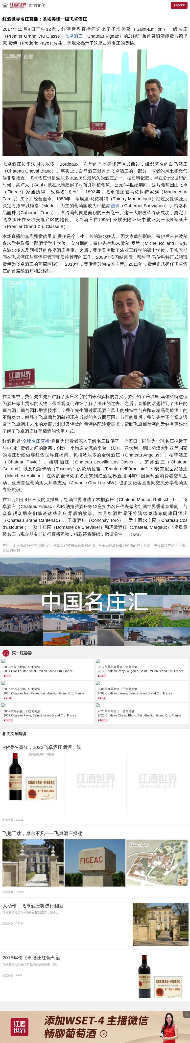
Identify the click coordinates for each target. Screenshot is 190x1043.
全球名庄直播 (36, 441)
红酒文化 (37, 5)
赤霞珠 (112, 205)
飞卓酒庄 (74, 36)
